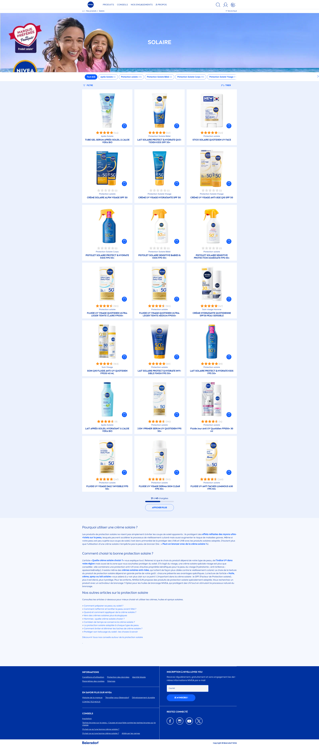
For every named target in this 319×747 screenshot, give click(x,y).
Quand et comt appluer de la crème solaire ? (110, 612)
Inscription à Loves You (184, 672)
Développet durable (143, 697)
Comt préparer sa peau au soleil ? (103, 605)
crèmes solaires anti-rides (135, 570)
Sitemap (111, 681)
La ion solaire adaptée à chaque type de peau (111, 625)
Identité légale (139, 677)
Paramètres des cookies (93, 681)
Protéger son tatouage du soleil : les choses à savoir (111, 631)
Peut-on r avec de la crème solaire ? (184, 544)
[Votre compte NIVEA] (225, 5)
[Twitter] (198, 721)
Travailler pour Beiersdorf (117, 697)
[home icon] (83, 11)
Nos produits (91, 11)
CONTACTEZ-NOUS (91, 702)
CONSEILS (87, 713)
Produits (108, 4)
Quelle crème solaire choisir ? (107, 560)
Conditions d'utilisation (93, 677)
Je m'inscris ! (181, 697)
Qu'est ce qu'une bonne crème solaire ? (100, 733)
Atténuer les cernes (131, 733)
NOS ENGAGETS (142, 4)
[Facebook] (170, 721)
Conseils (122, 4)
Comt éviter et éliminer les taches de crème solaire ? (113, 628)
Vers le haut (232, 11)
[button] (124, 125)
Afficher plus (159, 507)
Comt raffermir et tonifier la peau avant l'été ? (110, 609)
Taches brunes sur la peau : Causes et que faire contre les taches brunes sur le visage (119, 723)
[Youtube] (189, 721)
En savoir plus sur (97, 692)
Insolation (87, 718)
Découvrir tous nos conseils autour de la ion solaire (112, 637)
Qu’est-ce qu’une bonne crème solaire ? (100, 729)
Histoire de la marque (92, 697)
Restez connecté (177, 712)
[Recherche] (218, 5)
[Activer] (233, 5)
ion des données (118, 677)
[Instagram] (179, 721)
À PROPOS (161, 4)
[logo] (90, 5)
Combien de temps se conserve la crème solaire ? (109, 622)
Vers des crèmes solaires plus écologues (105, 615)
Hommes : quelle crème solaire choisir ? (104, 618)
